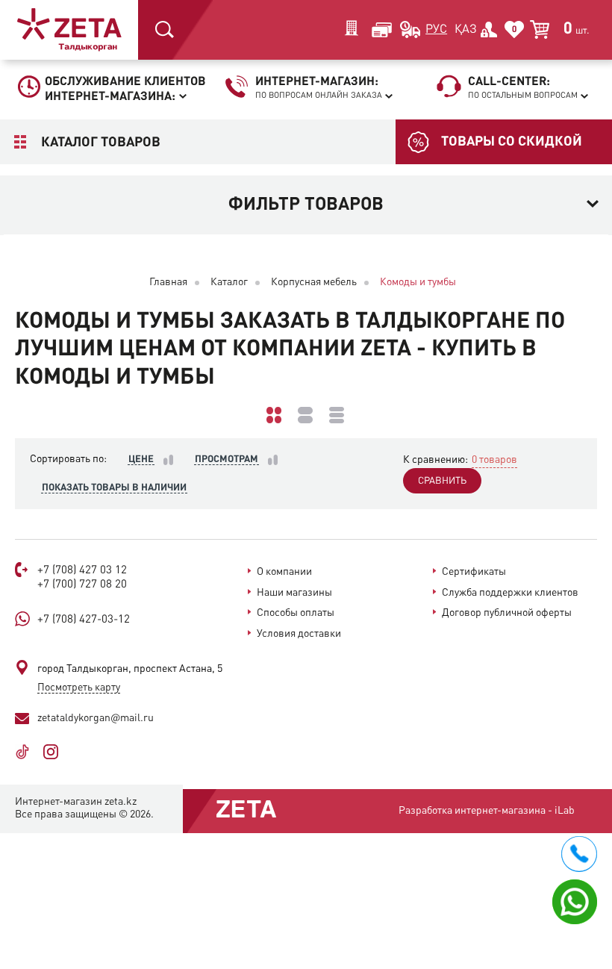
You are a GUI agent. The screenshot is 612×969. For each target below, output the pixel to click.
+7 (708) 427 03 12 (82, 570)
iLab (565, 811)
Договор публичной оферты (507, 613)
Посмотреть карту (78, 687)
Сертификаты (474, 572)
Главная (168, 282)
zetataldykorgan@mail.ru (95, 718)
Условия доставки (299, 634)
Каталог (229, 282)
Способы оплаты (295, 613)
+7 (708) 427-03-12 (83, 620)
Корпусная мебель (314, 282)
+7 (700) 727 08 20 (82, 585)
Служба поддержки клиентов (510, 593)
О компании (284, 572)
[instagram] (56, 752)
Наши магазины (294, 593)
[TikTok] (28, 752)
